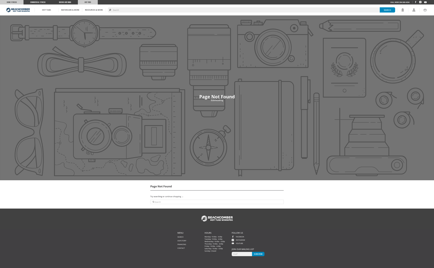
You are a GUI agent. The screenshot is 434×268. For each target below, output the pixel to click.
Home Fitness (12, 2)
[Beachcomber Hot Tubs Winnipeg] (18, 10)
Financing (181, 244)
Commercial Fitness (38, 2)
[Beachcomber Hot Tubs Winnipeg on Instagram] (420, 2)
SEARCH (387, 10)
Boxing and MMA (65, 2)
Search (180, 237)
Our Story (181, 241)
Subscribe (258, 254)
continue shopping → (174, 196)
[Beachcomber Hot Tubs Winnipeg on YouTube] (425, 2)
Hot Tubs (88, 2)
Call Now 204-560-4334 (399, 2)
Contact (181, 248)
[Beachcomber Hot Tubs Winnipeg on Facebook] (415, 2)
